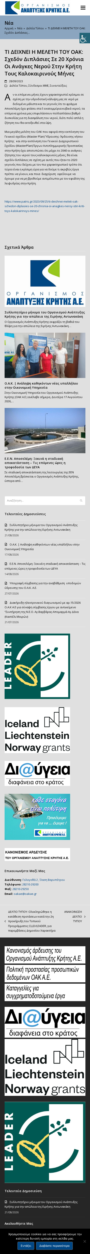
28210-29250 (20, 889)
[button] (83, 7)
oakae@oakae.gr (25, 894)
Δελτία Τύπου (18, 85)
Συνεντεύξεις (58, 85)
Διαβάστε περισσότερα (54, 1245)
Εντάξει (26, 1245)
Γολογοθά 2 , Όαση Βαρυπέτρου (43, 880)
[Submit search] (81, 500)
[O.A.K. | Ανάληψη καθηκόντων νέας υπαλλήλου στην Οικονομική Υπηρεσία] (45, 355)
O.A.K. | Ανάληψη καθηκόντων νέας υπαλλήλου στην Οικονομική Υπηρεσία (41, 385)
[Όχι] (84, 1241)
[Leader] (45, 1182)
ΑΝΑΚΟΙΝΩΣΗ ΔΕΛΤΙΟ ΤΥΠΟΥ (73, 916)
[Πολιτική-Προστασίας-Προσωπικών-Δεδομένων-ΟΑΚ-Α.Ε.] (45, 981)
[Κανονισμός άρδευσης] (45, 962)
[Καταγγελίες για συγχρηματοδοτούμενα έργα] (45, 1000)
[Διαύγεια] (45, 1037)
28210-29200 (30, 884)
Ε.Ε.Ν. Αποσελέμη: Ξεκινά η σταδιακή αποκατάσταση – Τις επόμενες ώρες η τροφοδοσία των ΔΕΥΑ (35, 462)
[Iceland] (45, 1095)
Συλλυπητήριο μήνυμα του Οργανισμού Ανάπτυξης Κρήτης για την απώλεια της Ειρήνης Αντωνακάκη (45, 314)
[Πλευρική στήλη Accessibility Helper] (85, 38)
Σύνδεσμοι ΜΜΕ (38, 85)
